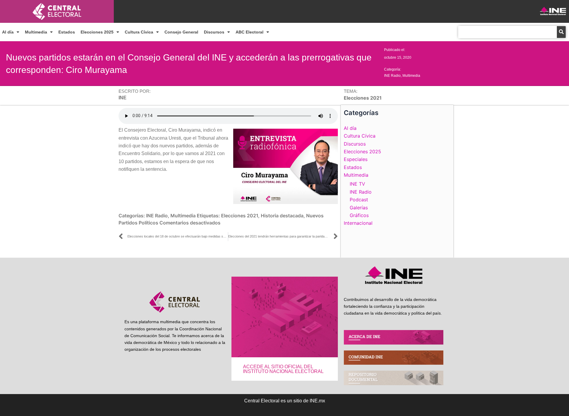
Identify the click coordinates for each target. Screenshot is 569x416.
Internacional (358, 223)
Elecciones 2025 (97, 32)
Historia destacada (282, 216)
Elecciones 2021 (239, 216)
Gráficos (359, 215)
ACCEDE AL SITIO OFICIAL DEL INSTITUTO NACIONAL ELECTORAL (283, 369)
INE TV (357, 184)
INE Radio (392, 76)
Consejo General (181, 32)
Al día (8, 32)
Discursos (214, 32)
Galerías (359, 208)
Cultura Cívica (139, 32)
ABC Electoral (249, 32)
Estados (66, 32)
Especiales (355, 159)
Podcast (359, 200)
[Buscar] (561, 32)
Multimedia (36, 32)
